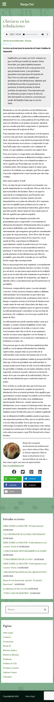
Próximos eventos (11, 668)
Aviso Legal (8, 633)
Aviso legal (30, 696)
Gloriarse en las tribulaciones (13, 41)
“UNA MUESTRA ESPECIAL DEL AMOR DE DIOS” (25, 572)
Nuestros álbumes (11, 655)
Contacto (7, 637)
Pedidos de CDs (10, 663)
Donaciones (8, 641)
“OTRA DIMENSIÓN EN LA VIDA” (18, 559)
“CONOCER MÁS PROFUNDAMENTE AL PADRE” (25, 551)
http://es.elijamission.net (13, 466)
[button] (14, 471)
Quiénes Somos (10, 672)
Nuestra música (10, 650)
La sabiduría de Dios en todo (15, 589)
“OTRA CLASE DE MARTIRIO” (16, 593)
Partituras (7, 659)
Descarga (28, 41)
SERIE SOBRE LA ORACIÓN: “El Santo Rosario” (23, 526)
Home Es (7, 646)
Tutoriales (7, 677)
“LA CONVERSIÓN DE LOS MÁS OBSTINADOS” (24, 534)
